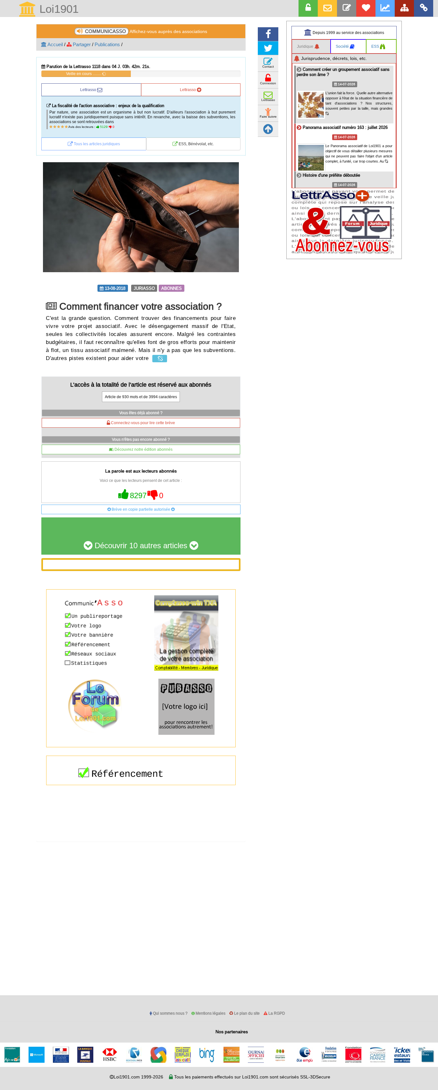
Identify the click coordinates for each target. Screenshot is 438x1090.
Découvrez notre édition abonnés (143, 449)
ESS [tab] (375, 46)
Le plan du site (246, 1013)
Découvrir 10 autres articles (141, 545)
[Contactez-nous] (346, 8)
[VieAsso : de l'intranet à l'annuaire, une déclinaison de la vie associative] (423, 8)
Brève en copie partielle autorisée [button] (141, 509)
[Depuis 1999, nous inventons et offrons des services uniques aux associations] (385, 8)
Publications (107, 44)
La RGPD (276, 1013)
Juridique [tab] (305, 46)
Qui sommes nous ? (170, 1013)
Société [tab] (343, 46)
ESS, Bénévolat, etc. (196, 143)
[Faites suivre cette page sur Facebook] (268, 34)
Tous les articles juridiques (96, 143)
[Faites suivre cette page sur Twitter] (268, 48)
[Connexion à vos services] (308, 8)
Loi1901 (57, 9)
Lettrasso (88, 89)
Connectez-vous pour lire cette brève (142, 422)
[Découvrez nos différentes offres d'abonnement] (365, 8)
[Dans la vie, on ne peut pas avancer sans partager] (404, 8)
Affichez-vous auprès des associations (146, 31)
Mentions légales (210, 1013)
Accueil (54, 44)
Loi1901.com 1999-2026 (138, 1076)
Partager (81, 44)
